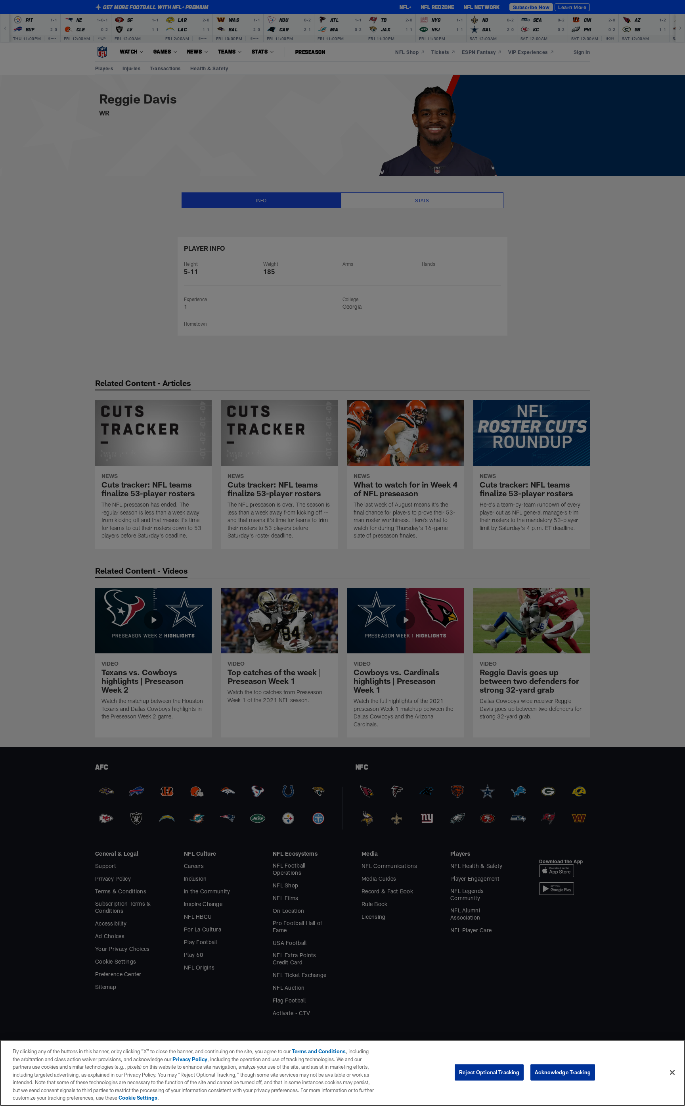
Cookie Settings (138, 1097)
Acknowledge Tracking (563, 1072)
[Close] (672, 1072)
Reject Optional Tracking (489, 1072)
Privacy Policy (189, 1059)
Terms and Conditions (319, 1051)
